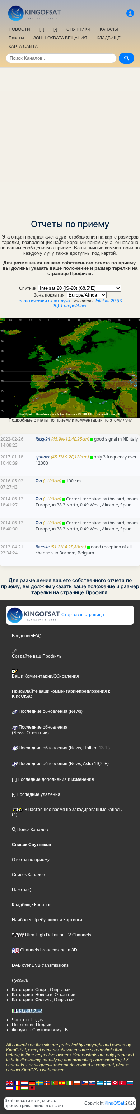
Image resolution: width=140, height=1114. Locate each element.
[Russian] (130, 1082)
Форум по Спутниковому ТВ (40, 1029)
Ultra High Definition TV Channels (57, 934)
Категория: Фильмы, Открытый (43, 999)
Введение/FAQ (26, 635)
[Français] (17, 1082)
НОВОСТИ (19, 29)
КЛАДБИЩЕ (109, 37)
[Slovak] (92, 1082)
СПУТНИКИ (78, 29)
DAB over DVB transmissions (40, 965)
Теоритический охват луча (43, 300)
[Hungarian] (24, 1087)
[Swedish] (39, 1082)
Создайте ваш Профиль (36, 656)
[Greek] (100, 1082)
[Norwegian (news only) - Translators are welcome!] (47, 1082)
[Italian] (69, 1082)
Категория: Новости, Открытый (43, 994)
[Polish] (77, 1082)
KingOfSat (114, 1103)
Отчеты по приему (31, 859)
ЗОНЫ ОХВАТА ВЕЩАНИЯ (60, 37)
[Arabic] (115, 1082)
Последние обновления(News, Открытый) (39, 730)
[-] (55, 29)
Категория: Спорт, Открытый (41, 989)
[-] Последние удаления (36, 794)
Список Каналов (28, 874)
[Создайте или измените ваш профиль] (130, 13)
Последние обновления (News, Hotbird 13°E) (64, 747)
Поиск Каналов (32, 829)
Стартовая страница (82, 614)
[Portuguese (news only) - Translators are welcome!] (54, 1082)
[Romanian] (17, 1087)
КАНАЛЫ (109, 29)
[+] (41, 29)
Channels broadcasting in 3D (48, 949)
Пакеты (16, 37)
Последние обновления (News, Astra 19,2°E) (63, 763)
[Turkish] (122, 1082)
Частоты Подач (27, 1019)
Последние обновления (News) (50, 711)
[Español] (62, 1082)
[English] (9, 1082)
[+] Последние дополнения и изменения (53, 779)
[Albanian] (32, 1087)
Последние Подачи (31, 1024)
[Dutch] (24, 1082)
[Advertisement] (70, 141)
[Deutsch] (32, 1082)
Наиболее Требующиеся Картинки (47, 919)
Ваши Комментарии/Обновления (45, 676)
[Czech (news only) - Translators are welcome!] (84, 1082)
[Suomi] (107, 1082)
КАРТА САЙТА (23, 46)
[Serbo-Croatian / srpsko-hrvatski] (9, 1087)
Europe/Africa (74, 305)
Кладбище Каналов (31, 904)
